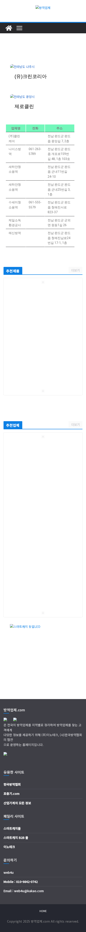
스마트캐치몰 (12, 828)
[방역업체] (9, 28)
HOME (43, 911)
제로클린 (24, 106)
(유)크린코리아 (31, 76)
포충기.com (11, 793)
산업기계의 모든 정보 (17, 803)
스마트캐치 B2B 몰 (16, 837)
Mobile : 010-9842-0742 (21, 881)
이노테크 (9, 847)
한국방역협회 (12, 784)
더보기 (75, 270)
